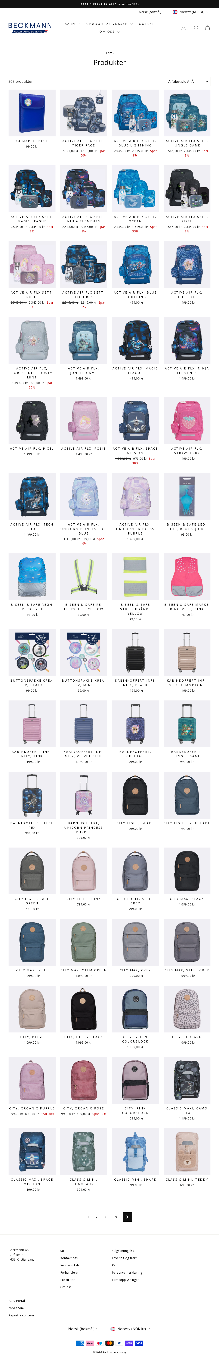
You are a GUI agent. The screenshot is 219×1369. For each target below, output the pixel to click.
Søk (63, 1251)
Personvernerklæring (127, 1272)
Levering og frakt (124, 1258)
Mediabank (17, 1308)
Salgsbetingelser (124, 1251)
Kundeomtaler (70, 1265)
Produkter (67, 1280)
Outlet (146, 24)
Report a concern (21, 1315)
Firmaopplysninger (125, 1280)
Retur (116, 1265)
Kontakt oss (69, 1258)
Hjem (108, 53)
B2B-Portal (17, 1301)
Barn (71, 24)
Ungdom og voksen (108, 24)
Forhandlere (69, 1272)
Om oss (107, 32)
